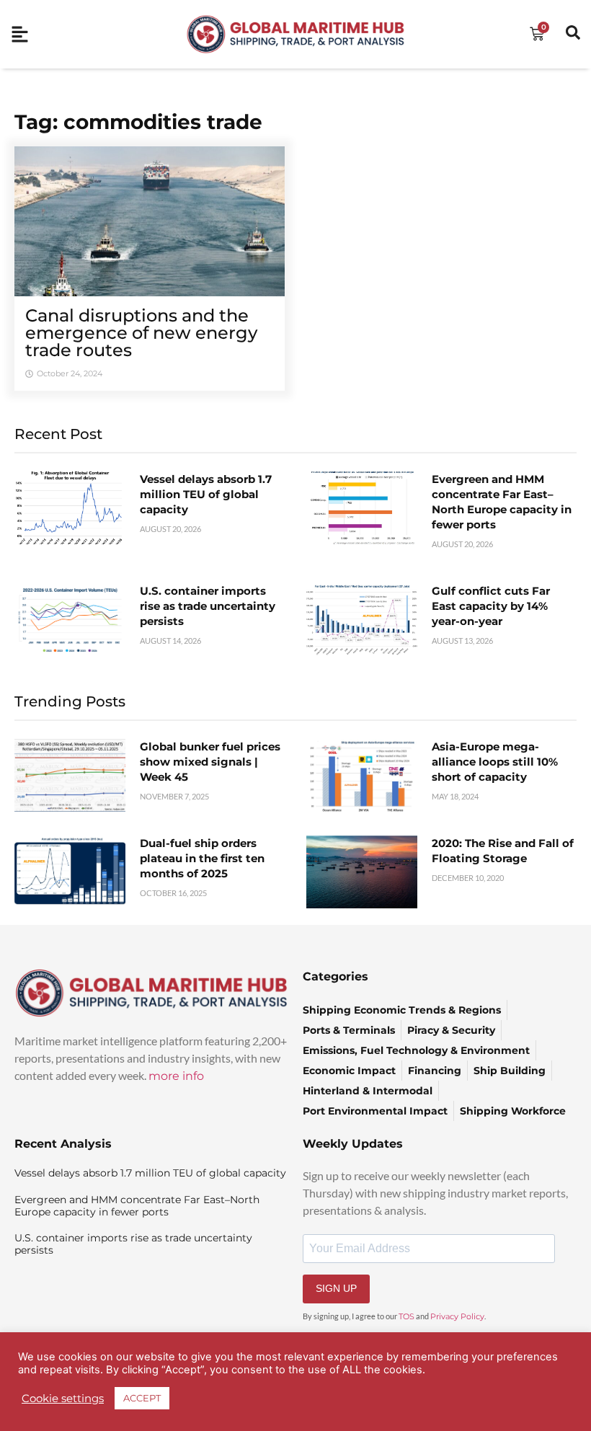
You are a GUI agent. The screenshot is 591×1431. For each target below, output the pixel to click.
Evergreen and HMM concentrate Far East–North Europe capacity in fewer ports (136, 1205)
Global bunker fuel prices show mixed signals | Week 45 (210, 762)
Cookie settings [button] (63, 1398)
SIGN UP (336, 1288)
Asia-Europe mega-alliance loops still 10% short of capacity (495, 762)
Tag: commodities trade (138, 122)
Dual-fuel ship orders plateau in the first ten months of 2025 (202, 858)
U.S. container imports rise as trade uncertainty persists (207, 606)
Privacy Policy (457, 1316)
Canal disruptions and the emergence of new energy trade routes (141, 332)
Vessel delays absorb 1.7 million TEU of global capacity (206, 494)
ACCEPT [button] (142, 1398)
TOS (406, 1316)
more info (176, 1076)
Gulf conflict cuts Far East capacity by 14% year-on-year (491, 606)
